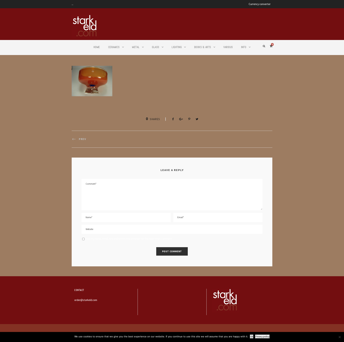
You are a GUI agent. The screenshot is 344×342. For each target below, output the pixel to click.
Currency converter (260, 4)
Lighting (177, 47)
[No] (339, 337)
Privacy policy (262, 336)
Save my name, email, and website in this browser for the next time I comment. (129, 238)
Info (243, 47)
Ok (251, 336)
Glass (155, 47)
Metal (136, 47)
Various (228, 47)
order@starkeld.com (85, 300)
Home (97, 47)
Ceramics (114, 47)
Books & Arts (202, 47)
